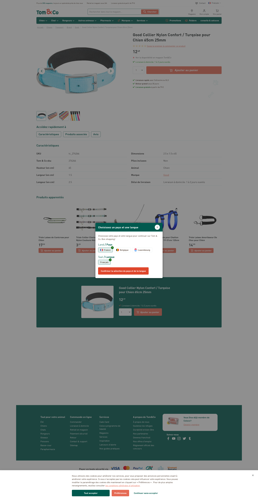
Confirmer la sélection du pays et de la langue (123, 271)
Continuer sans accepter (146, 493)
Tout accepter (91, 493)
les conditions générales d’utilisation (122, 485)
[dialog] (129, 250)
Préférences (120, 493)
